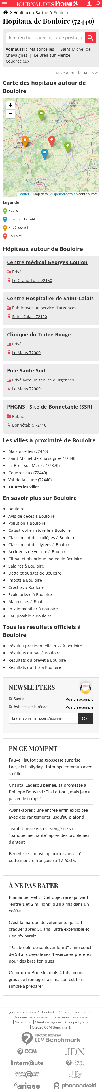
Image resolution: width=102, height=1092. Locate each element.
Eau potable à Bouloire (30, 616)
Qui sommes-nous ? (23, 1012)
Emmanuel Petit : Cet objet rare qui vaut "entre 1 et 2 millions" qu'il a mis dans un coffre (49, 904)
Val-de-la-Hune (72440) (30, 479)
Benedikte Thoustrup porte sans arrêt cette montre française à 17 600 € (46, 857)
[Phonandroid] (75, 1085)
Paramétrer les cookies (70, 1017)
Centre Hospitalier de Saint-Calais (50, 298)
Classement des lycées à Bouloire (40, 544)
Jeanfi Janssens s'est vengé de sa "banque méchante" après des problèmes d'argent (49, 835)
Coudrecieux (17, 61)
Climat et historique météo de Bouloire (45, 558)
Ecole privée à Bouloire (30, 594)
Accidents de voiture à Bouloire (38, 551)
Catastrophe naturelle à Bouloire (39, 530)
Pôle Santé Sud (26, 370)
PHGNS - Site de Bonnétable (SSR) (49, 406)
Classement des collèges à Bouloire (41, 537)
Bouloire (16, 508)
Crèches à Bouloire (26, 587)
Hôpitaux (21, 12)
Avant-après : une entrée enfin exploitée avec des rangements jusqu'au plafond (48, 813)
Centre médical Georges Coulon (47, 262)
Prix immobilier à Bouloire (33, 609)
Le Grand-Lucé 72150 (32, 280)
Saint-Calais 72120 (29, 316)
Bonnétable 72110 (29, 425)
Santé (18, 699)
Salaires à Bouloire (26, 566)
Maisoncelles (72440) (28, 451)
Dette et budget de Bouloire (34, 573)
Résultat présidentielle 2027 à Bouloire (45, 645)
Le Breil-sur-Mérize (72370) (34, 465)
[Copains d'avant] (27, 1074)
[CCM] (27, 1051)
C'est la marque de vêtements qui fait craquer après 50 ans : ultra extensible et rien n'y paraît (49, 929)
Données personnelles (31, 1017)
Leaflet (23, 193)
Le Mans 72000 (26, 352)
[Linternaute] (27, 1063)
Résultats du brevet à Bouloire (37, 660)
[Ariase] (27, 1085)
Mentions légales (48, 1022)
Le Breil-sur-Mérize (52, 55)
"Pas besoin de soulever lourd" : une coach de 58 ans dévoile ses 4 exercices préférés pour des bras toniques (51, 954)
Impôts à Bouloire (25, 580)
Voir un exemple (79, 699)
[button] (51, 141)
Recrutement (84, 1012)
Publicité (64, 1012)
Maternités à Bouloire (29, 601)
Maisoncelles (41, 49)
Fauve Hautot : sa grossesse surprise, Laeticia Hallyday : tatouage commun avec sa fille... (50, 767)
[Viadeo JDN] (75, 1074)
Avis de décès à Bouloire (31, 516)
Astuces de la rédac (29, 707)
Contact (48, 1012)
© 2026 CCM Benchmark (51, 1027)
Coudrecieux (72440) (27, 472)
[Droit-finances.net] (75, 1063)
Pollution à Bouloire (27, 523)
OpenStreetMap (65, 193)
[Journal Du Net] (75, 1051)
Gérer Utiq (23, 1022)
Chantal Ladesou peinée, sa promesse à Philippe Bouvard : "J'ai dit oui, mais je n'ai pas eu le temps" (50, 792)
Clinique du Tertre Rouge (39, 334)
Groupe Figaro (76, 1022)
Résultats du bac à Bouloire (34, 653)
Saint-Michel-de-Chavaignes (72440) (42, 458)
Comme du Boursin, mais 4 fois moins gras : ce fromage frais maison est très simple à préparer (46, 979)
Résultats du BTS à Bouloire (34, 667)
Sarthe (42, 12)
